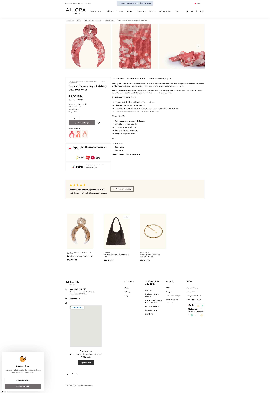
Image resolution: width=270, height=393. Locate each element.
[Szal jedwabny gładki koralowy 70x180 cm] (78, 134)
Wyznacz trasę (86, 362)
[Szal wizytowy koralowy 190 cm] (85, 134)
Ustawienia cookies (22, 380)
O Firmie (148, 290)
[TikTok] (77, 374)
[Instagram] (67, 374)
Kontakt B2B (149, 314)
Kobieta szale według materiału (93, 20)
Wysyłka (169, 292)
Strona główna (69, 20)
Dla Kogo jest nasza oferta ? (152, 295)
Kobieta (79, 20)
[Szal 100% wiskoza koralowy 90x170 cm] (72, 134)
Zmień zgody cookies (194, 299)
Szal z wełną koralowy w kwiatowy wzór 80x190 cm (132, 20)
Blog (126, 295)
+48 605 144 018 (78, 289)
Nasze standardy (151, 310)
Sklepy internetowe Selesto (84, 385)
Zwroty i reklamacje (173, 295)
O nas (126, 288)
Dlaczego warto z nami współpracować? (153, 301)
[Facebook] (72, 374)
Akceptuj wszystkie (22, 386)
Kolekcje (127, 292)
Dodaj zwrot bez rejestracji (172, 300)
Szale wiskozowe (109, 20)
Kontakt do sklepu (193, 288)
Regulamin (190, 292)
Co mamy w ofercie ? (153, 306)
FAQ (167, 288)
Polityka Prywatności (194, 295)
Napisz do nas (75, 298)
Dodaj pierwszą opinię (123, 189)
